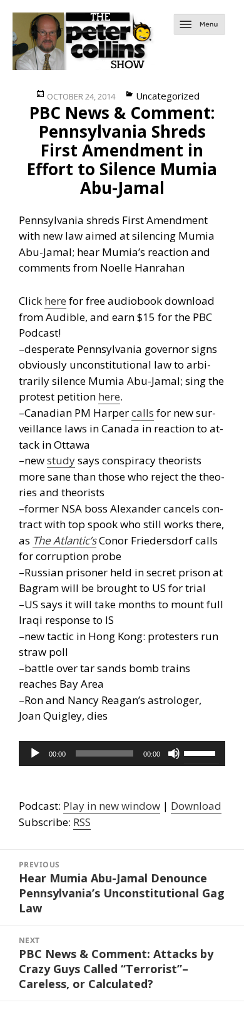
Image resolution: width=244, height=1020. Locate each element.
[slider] (201, 752)
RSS (82, 822)
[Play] (35, 753)
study (61, 460)
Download (196, 805)
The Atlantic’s (64, 540)
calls (142, 412)
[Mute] (174, 753)
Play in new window (111, 805)
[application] (122, 753)
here (55, 300)
